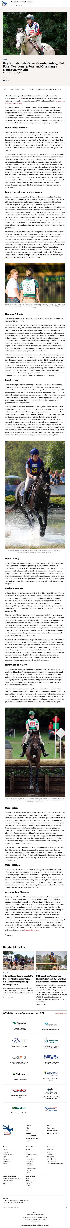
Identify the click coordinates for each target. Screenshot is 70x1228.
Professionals (50, 1151)
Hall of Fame (6, 1159)
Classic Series (29, 1161)
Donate (28, 1125)
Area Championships (31, 1168)
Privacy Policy (40, 1214)
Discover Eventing (32, 1138)
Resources (50, 1128)
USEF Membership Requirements (55, 1163)
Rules (27, 1152)
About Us (5, 1149)
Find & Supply (36, 1223)
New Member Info (51, 1161)
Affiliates (5, 1158)
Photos (27, 1180)
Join (27, 1128)
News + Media (14, 89)
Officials (5, 1182)
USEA (5, 89)
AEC (27, 1156)
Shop (27, 1130)
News (24, 89)
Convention (50, 1149)
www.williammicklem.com (29, 930)
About (5, 1147)
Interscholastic (29, 1165)
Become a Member (53, 1147)
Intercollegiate (29, 1163)
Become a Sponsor (60, 1013)
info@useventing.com (35, 1221)
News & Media (30, 1176)
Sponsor (5, 1163)
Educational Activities (8, 1180)
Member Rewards (51, 1159)
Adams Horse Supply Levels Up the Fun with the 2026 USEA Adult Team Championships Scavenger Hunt (18, 980)
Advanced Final (29, 1158)
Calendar (28, 1149)
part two (8, 103)
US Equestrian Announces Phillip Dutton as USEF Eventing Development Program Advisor (51, 979)
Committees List (7, 1161)
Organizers (28, 1172)
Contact (29, 1133)
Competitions (7, 973)
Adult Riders (50, 1154)
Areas (4, 1156)
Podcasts (28, 1183)
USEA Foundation (31, 1135)
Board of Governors (7, 1151)
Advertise (28, 1185)
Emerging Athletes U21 (52, 1158)
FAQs (49, 1125)
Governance (6, 1152)
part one (61, 101)
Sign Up (5, 1198)
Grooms (49, 1152)
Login (28, 1141)
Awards (28, 1166)
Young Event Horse (30, 1159)
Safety (5, 59)
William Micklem (9, 73)
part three (18, 103)
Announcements (52, 1130)
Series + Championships (31, 1154)
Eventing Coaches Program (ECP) (11, 1178)
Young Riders (50, 1156)
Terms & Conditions (31, 1214)
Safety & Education (9, 1176)
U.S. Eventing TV (30, 1182)
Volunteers (28, 1170)
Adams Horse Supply (13, 988)
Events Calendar (31, 1147)
